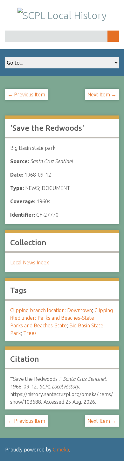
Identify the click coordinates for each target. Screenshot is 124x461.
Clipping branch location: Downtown (51, 310)
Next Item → (101, 94)
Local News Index (29, 262)
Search (113, 36)
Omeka (61, 449)
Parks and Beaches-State (38, 325)
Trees (30, 333)
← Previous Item (26, 94)
